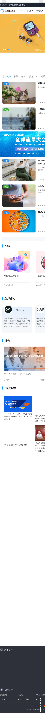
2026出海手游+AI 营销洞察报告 (17, 373)
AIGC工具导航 (23, 699)
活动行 (20, 695)
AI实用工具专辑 (11, 275)
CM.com (20, 310)
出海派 (2, 699)
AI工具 (38, 699)
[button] (31, 10)
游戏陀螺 (3, 695)
